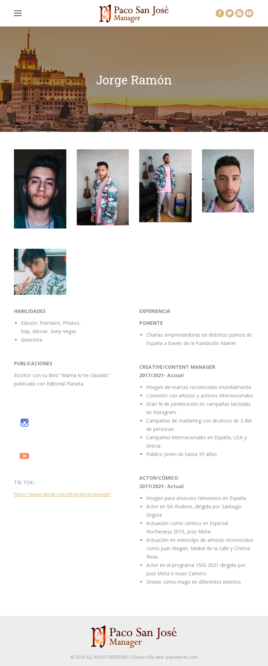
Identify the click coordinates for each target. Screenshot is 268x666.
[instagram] (24, 422)
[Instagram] (239, 13)
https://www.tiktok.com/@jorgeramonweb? (62, 494)
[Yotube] (24, 455)
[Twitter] (229, 13)
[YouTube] (249, 13)
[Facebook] (220, 13)
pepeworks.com (182, 657)
